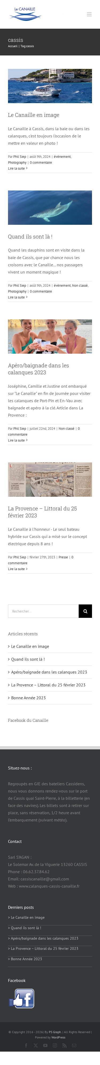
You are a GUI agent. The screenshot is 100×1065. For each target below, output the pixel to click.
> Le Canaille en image (26, 917)
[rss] (64, 1045)
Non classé (80, 285)
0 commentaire (41, 162)
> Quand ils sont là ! (24, 927)
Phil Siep (19, 156)
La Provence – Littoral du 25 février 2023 (48, 684)
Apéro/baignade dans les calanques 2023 (38, 369)
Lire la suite (16, 168)
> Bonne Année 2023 (25, 958)
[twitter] (36, 1045)
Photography (17, 162)
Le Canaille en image (33, 114)
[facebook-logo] (21, 990)
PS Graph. (55, 1032)
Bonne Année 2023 (28, 697)
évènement (62, 156)
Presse (63, 557)
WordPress (58, 1037)
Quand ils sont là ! (30, 236)
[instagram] (55, 1045)
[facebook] (26, 1045)
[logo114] (25, 9)
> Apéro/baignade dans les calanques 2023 (43, 938)
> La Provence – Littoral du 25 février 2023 (43, 948)
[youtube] (45, 1045)
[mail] (74, 1045)
